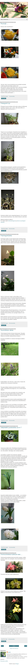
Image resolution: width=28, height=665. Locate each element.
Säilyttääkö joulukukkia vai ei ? (11, 427)
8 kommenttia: (12, 228)
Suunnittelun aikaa (7, 330)
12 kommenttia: (11, 639)
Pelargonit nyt (5, 103)
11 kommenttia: (12, 547)
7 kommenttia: (12, 96)
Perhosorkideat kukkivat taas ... (11, 554)
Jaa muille (3, 98)
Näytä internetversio (14, 648)
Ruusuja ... (4, 23)
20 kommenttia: (12, 323)
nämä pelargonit (12, 220)
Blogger (17, 663)
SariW (9, 652)
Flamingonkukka (6, 235)
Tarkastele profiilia (4, 661)
